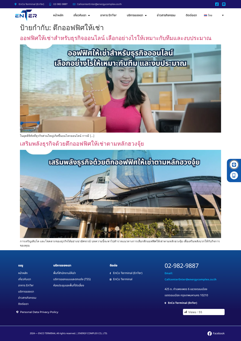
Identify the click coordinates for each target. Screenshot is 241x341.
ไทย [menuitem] (210, 15)
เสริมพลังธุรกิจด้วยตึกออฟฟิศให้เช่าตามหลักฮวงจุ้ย (82, 143)
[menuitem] (214, 15)
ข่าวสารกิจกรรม (166, 15)
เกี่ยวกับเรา (79, 15)
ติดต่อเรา (191, 15)
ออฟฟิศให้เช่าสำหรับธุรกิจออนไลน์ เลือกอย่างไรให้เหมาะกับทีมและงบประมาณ (116, 38)
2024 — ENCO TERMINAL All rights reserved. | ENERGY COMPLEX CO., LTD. (68, 333)
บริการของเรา (135, 15)
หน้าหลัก (58, 15)
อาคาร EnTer (108, 15)
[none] (214, 15)
